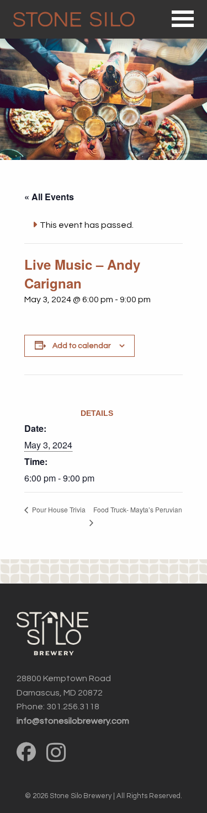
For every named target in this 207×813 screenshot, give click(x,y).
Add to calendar (81, 346)
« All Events (49, 196)
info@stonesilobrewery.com (73, 720)
